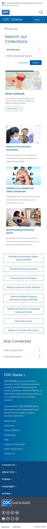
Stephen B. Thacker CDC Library (23, 330)
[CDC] (6, 12)
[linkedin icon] (17, 513)
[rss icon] (17, 519)
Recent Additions (12, 430)
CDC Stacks (13, 374)
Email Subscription (12, 356)
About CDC (8, 472)
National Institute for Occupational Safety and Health (23, 310)
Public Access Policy (13, 350)
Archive (6, 493)
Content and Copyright (14, 444)
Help (6, 439)
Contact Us (9, 453)
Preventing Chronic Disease (23, 278)
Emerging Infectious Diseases (23, 268)
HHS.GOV (5, 526)
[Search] (41, 12)
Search (35, 62)
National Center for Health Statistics (24, 287)
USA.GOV (17, 526)
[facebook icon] (4, 513)
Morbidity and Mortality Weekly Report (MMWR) (23, 258)
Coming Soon (10, 435)
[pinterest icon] (8, 519)
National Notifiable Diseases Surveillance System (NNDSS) (24, 298)
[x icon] (8, 513)
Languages (8, 486)
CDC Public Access (23, 321)
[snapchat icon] (13, 519)
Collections (9, 425)
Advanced (23, 62)
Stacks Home (10, 420)
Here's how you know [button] (10, 5)
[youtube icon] (4, 519)
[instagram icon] (13, 513)
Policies (6, 479)
